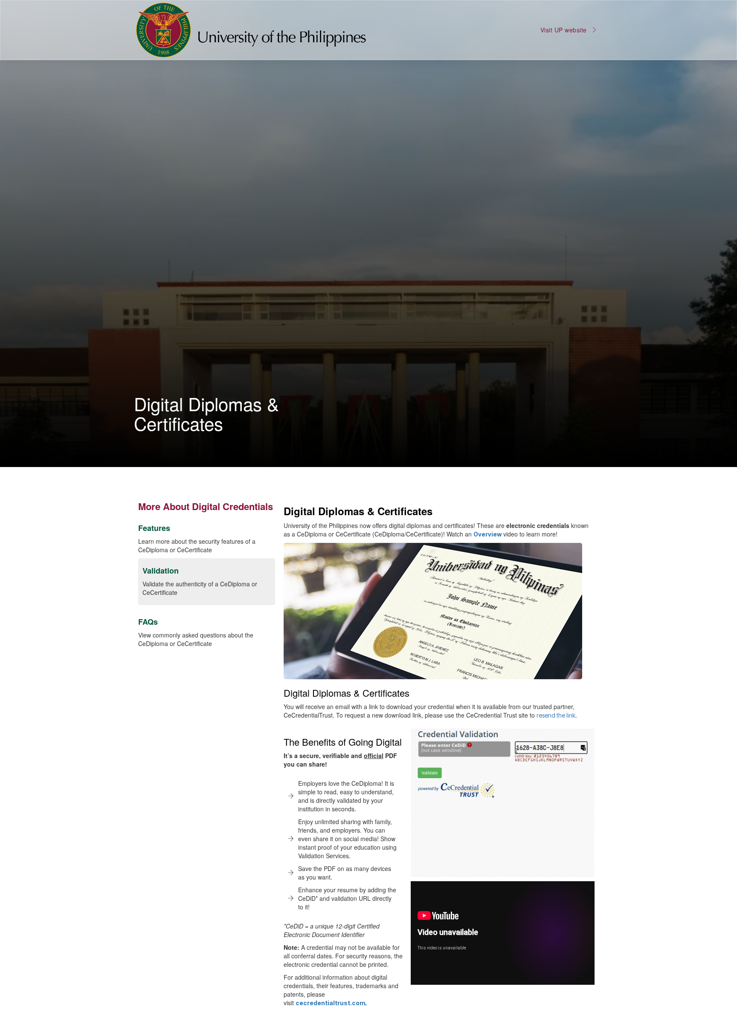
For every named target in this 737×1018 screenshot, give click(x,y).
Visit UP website (563, 30)
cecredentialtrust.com (330, 1002)
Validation (160, 570)
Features (154, 528)
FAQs (148, 621)
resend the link (556, 715)
